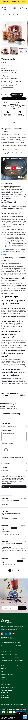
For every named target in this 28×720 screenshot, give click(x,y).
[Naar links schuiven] (3, 51)
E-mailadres (5, 467)
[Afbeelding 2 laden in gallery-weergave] (14, 51)
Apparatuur (16, 665)
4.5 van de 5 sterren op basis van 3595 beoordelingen (7, 695)
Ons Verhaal (4, 649)
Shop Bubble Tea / (11, 14)
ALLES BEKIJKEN (22, 394)
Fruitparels (16, 649)
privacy (4, 483)
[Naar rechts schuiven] (26, 51)
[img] (5, 498)
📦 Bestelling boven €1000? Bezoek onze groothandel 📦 (14, 2)
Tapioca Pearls (17, 651)
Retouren (3, 677)
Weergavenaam (5, 457)
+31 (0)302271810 (5, 683)
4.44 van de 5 (11, 406)
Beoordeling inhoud (6, 430)
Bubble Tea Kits (17, 663)
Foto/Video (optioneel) (7, 443)
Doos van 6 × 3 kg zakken (9, 85)
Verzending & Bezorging (7, 674)
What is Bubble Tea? (6, 651)
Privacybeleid (4, 663)
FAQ (2, 671)
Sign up (22, 608)
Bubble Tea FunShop (15, 642)
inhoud (9, 483)
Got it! (25, 717)
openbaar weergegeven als (16, 457)
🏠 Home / (3, 14)
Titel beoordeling (6, 423)
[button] (20, 8)
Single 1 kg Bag (17, 81)
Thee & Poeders (17, 657)
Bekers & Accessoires (19, 660)
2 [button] (12, 570)
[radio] (3, 419)
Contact (3, 657)
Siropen (15, 654)
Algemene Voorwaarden (6, 660)
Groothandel (4, 665)
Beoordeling (5, 416)
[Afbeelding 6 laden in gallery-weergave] (23, 51)
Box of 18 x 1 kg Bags (8, 89)
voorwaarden (18, 481)
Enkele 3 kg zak (6, 81)
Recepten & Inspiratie (6, 654)
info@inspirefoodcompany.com (8, 687)
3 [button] (14, 570)
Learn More (10, 718)
